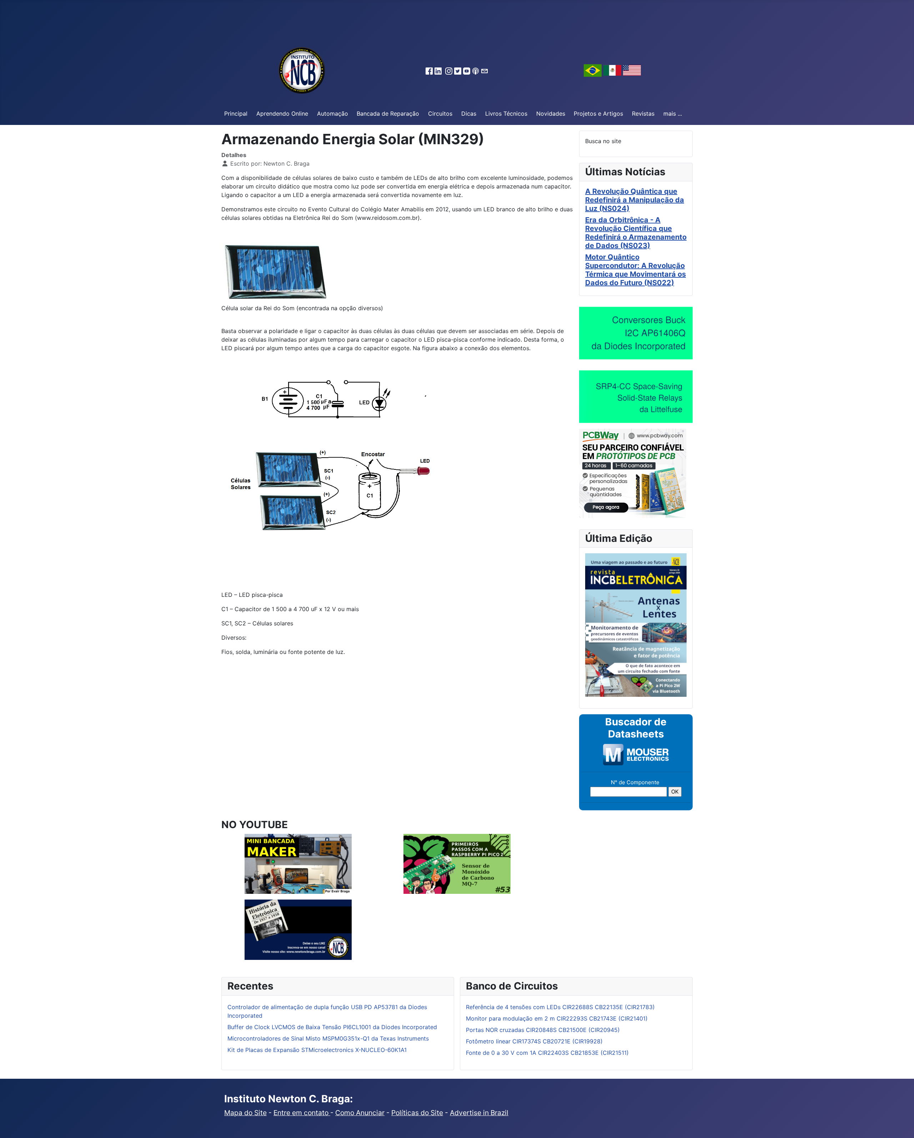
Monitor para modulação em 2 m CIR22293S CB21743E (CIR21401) (557, 1018)
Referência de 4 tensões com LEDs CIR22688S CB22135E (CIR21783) (560, 1007)
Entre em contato (301, 1112)
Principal (235, 113)
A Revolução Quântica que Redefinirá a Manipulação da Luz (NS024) (634, 200)
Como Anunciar (360, 1112)
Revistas (643, 113)
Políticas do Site (417, 1112)
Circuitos (440, 113)
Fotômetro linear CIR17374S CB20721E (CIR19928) (534, 1041)
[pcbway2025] (632, 472)
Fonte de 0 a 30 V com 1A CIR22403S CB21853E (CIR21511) (547, 1052)
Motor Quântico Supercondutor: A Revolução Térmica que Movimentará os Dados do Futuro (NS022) (635, 270)
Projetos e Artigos (598, 113)
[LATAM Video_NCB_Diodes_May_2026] (636, 332)
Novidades (550, 113)
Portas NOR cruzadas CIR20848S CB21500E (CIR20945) (543, 1029)
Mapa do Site (245, 1112)
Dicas (468, 113)
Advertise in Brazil (479, 1112)
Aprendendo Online (282, 113)
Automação (332, 113)
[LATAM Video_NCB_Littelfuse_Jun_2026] (636, 396)
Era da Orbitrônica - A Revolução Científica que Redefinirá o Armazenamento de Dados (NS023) (636, 233)
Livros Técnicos (506, 113)
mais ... (672, 113)
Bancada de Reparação (388, 113)
